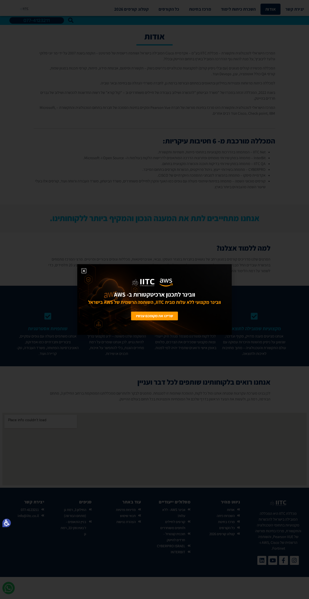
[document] (154, 299)
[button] (6, 523)
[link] (117, 282)
